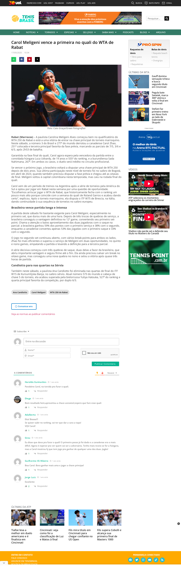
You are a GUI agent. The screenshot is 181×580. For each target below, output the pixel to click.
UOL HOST (48, 3)
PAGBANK (59, 3)
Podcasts (128, 32)
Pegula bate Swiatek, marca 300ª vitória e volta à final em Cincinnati (160, 98)
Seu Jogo (88, 32)
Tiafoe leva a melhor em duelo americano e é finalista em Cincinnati (21, 536)
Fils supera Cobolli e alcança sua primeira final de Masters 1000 (109, 534)
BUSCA (139, 3)
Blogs (143, 32)
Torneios (50, 32)
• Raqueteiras (136, 64)
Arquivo (161, 32)
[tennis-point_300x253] (149, 274)
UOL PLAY (80, 3)
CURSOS (70, 3)
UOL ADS (91, 3)
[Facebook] (130, 559)
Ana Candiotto (20, 292)
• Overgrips (157, 60)
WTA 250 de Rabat (59, 292)
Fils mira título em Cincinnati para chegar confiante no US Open (81, 534)
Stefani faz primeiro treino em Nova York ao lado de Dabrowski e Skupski (160, 115)
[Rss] (162, 559)
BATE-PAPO (154, 3)
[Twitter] (136, 559)
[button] (13, 59)
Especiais (69, 32)
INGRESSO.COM (34, 3)
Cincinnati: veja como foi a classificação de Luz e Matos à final (52, 534)
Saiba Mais (108, 32)
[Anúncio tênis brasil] (149, 163)
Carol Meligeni (39, 292)
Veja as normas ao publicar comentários (33, 314)
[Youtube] (149, 559)
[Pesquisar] (166, 18)
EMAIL (169, 3)
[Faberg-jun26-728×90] (90, 23)
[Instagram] (143, 559)
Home (16, 32)
